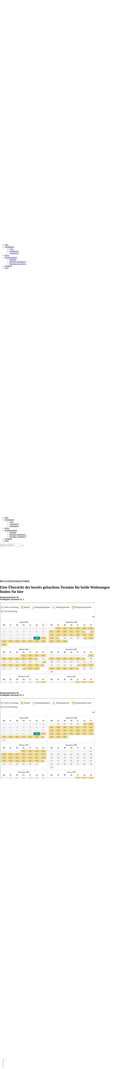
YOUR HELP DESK (13, 926)
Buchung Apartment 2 (17, 262)
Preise (7, 255)
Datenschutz (9, 1064)
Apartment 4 (14, 253)
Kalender (12, 260)
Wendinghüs (9, 247)
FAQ (7, 268)
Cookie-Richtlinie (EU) (13, 1066)
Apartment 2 (14, 251)
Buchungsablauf (11, 257)
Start (6, 245)
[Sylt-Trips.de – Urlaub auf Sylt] (60, 120)
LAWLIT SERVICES (13, 915)
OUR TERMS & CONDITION (17, 917)
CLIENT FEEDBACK (13, 921)
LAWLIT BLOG (11, 924)
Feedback (8, 266)
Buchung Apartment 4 (17, 264)
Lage (11, 249)
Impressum (9, 1062)
